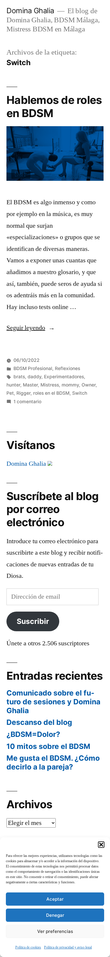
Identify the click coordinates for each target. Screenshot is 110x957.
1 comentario (27, 401)
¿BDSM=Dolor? (33, 734)
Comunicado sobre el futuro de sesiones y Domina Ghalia (53, 701)
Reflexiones (67, 368)
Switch (79, 393)
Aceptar (55, 899)
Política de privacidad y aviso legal (68, 947)
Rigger (23, 393)
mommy (70, 385)
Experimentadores (64, 376)
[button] (101, 845)
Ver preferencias (55, 931)
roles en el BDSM (51, 393)
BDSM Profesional (32, 368)
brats (19, 376)
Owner (89, 385)
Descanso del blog (39, 722)
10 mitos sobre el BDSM (48, 746)
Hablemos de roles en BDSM (54, 106)
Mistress (49, 385)
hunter (13, 385)
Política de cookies (28, 947)
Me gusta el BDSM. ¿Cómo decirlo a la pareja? (53, 762)
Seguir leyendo (30, 328)
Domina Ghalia (30, 10)
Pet (10, 393)
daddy (34, 376)
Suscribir (33, 621)
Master (30, 385)
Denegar (55, 915)
